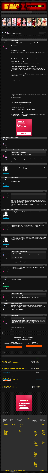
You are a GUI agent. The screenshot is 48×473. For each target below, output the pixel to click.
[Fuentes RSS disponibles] (45, 470)
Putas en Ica (36, 453)
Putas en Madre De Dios (35, 451)
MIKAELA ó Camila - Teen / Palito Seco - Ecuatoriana (9, 364)
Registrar (39, 6)
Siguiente (6, 37)
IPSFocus (6, 412)
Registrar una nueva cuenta (14, 346)
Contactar (3, 413)
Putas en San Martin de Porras (6, 429)
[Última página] (9, 37)
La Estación (12, 365)
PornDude (28, 418)
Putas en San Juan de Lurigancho (21, 425)
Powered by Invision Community (42, 413)
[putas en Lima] (11, 6)
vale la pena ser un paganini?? (6, 386)
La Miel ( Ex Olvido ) (15, 379)
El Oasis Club (43, 430)
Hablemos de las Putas (13, 369)
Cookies (6, 413)
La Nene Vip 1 (43, 436)
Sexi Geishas (43, 431)
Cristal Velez (4, 375)
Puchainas (28, 419)
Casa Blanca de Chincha (16, 362)
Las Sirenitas (43, 435)
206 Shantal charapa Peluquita (6, 378)
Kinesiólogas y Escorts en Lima (17, 33)
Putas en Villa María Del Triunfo (13, 425)
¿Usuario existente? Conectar (32, 6)
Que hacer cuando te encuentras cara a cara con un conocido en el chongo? (13, 368)
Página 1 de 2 (13, 37)
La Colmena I (43, 434)
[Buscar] (46, 12)
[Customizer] (43, 6)
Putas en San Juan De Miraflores (13, 428)
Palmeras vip (43, 439)
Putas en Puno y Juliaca (35, 455)
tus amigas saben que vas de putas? (7, 371)
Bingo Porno (28, 420)
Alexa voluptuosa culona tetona (6, 361)
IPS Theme (3, 412)
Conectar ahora (34, 345)
